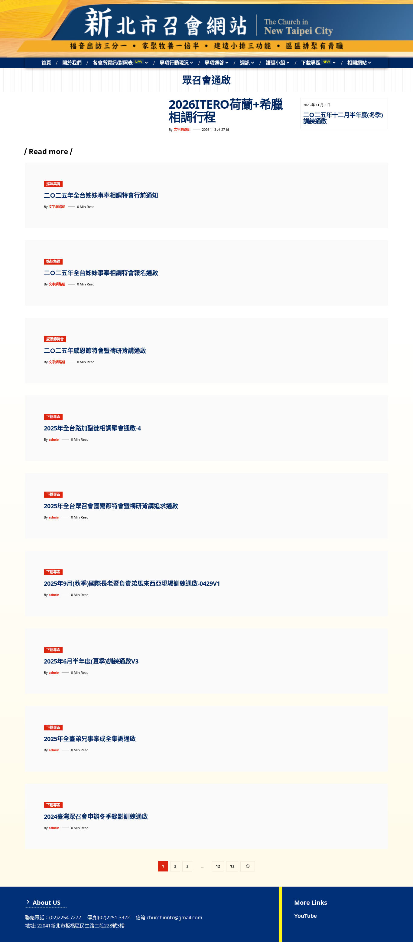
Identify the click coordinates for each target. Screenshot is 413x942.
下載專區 (53, 416)
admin (54, 439)
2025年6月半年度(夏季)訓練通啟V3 (91, 661)
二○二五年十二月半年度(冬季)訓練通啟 (343, 118)
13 (232, 866)
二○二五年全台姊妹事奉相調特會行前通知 (101, 195)
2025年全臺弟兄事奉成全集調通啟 (90, 739)
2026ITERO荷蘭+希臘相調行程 (226, 110)
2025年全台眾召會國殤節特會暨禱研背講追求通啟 (111, 506)
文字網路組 (182, 129)
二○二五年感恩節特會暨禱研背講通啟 (95, 351)
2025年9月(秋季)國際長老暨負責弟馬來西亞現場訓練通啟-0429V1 (132, 583)
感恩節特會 (55, 339)
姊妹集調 (53, 183)
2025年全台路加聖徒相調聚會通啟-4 (92, 428)
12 (218, 866)
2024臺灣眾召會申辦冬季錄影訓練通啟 (96, 816)
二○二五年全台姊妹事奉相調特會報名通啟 (101, 273)
